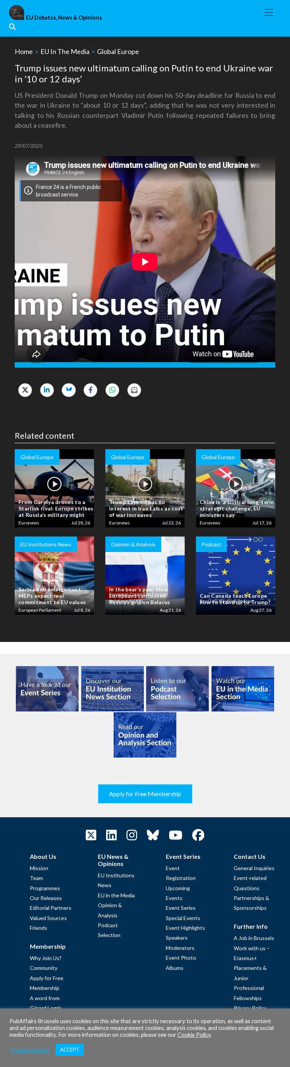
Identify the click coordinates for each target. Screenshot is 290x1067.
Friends (38, 928)
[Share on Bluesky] (69, 390)
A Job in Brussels (254, 938)
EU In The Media (64, 51)
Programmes (45, 888)
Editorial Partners (50, 908)
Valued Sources (48, 918)
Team (36, 878)
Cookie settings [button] (30, 1050)
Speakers (177, 937)
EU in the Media (116, 895)
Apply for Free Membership (145, 793)
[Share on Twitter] (25, 390)
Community (43, 968)
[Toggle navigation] (268, 12)
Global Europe (118, 51)
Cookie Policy (194, 1034)
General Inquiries (254, 868)
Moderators (180, 948)
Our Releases (46, 898)
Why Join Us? (46, 958)
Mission (39, 868)
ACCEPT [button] (69, 1050)
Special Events (183, 918)
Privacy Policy (250, 1008)
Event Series (181, 908)
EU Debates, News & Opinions (64, 17)
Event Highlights (185, 928)
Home (24, 51)
